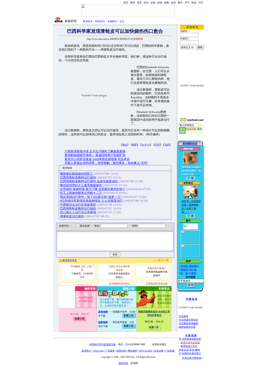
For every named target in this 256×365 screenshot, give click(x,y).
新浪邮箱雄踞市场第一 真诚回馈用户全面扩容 (95, 155)
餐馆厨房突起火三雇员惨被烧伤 (81, 185)
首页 (125, 2)
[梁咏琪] (184, 269)
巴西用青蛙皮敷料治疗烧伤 (78, 177)
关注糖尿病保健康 (188, 323)
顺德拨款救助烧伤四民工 (76, 173)
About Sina (98, 350)
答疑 (193, 2)
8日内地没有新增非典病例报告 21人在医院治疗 (91, 200)
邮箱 (159, 2)
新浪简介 (86, 350)
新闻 (132, 2)
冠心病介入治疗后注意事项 (78, 212)
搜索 (166, 2)
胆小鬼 (192, 269)
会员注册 (158, 350)
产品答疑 (170, 350)
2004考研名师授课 (104, 159)
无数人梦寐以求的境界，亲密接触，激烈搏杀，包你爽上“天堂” (106, 163)
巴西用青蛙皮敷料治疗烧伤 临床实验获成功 (89, 181)
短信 (173, 2)
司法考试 (124, 159)
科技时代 (100, 21)
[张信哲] (184, 266)
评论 (124, 144)
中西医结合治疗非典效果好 (78, 204)
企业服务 (183, 316)
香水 (199, 128)
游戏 (153, 2)
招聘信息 (121, 350)
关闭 (166, 144)
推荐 (134, 144)
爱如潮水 (194, 266)
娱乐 (146, 2)
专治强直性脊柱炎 (188, 319)
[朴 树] (184, 273)
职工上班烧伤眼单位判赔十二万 (81, 192)
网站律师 (132, 350)
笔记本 (182, 132)
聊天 (180, 2)
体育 (139, 2)
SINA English (145, 350)
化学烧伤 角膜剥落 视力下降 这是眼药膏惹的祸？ (92, 189)
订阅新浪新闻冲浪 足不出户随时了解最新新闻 (95, 151)
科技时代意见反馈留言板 (102, 344)
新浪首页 (88, 21)
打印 (157, 144)
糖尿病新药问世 (187, 327)
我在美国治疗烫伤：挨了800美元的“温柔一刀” (91, 196)
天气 (187, 2)
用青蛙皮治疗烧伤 (72, 216)
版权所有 (123, 363)
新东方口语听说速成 (78, 159)
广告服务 (110, 350)
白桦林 (192, 273)
